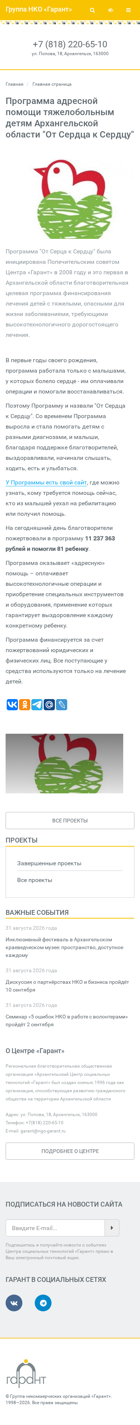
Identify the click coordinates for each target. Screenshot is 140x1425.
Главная (15, 84)
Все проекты (70, 821)
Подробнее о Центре (70, 1151)
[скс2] (64, 763)
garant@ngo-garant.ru (43, 1131)
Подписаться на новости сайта (64, 1204)
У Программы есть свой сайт (46, 482)
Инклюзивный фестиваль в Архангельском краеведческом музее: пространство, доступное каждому (64, 947)
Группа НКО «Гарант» (39, 9)
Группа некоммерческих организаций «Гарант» (60, 1396)
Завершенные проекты (49, 863)
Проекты (22, 840)
